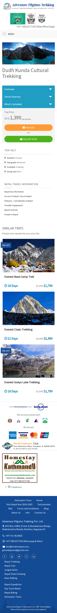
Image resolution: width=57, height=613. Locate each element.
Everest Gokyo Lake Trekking (22, 382)
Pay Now (29, 127)
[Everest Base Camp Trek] (28, 255)
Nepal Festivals (11, 210)
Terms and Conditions (28, 508)
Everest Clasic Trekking (18, 329)
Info (27, 512)
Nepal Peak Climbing (14, 573)
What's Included (13, 104)
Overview (9, 89)
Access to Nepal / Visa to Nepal (17, 196)
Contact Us (40, 512)
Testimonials (44, 504)
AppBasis (42, 609)
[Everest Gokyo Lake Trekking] (28, 361)
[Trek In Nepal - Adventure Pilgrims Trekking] (28, 6)
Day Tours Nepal (12, 588)
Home (39, 500)
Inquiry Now (29, 139)
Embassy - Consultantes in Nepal (18, 200)
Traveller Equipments (13, 205)
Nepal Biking (10, 592)
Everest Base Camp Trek (19, 276)
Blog (46, 508)
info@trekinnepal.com (17, 546)
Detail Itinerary (12, 96)
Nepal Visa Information (14, 191)
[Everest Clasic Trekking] (28, 308)
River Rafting (10, 578)
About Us (16, 512)
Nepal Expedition (13, 584)
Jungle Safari (11, 569)
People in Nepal (11, 214)
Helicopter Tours (23, 500)
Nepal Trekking (12, 561)
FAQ (10, 508)
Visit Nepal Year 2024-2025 (19, 504)
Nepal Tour (9, 565)
